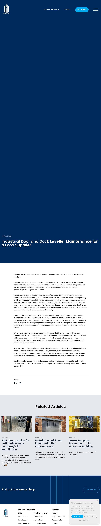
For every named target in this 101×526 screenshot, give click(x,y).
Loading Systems (41, 513)
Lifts (20, 513)
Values (54, 523)
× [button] (97, 501)
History (54, 513)
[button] (84, 520)
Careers (67, 9)
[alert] (84, 511)
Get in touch (81, 10)
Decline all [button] (90, 516)
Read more (85, 512)
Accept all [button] (77, 516)
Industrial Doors (40, 523)
